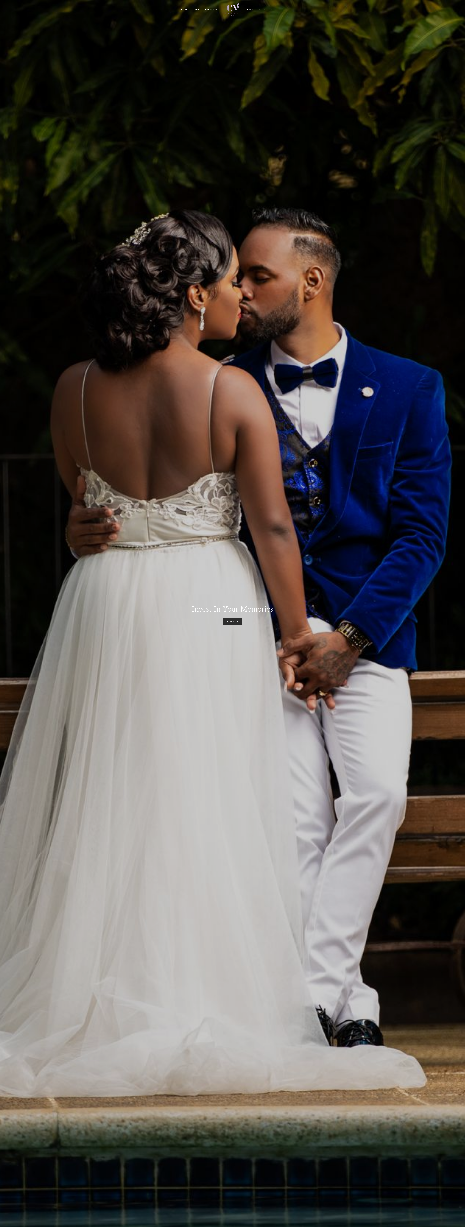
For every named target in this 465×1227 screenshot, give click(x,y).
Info (196, 10)
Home (184, 10)
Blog (262, 10)
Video (274, 10)
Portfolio (211, 10)
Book (250, 10)
